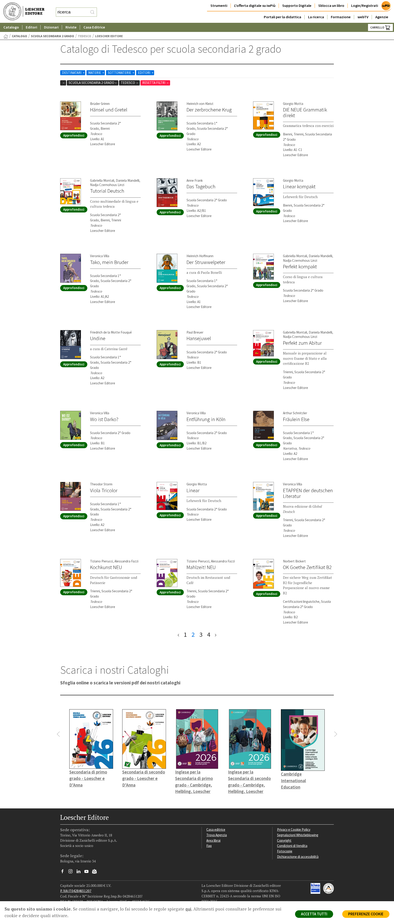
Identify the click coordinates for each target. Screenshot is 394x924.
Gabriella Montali (102, 180)
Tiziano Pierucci (101, 561)
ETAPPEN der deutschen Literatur (308, 493)
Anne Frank (195, 180)
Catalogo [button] (11, 27)
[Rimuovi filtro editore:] (63, 82)
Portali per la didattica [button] (282, 17)
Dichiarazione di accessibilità (298, 856)
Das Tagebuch (201, 186)
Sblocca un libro (331, 5)
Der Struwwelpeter (206, 262)
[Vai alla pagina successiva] (215, 634)
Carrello (377, 27)
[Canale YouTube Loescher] (88, 872)
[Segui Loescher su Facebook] (64, 872)
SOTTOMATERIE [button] (120, 72)
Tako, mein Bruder (109, 262)
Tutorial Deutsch (107, 191)
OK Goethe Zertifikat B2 (307, 567)
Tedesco (128, 82)
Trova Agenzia (216, 835)
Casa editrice (215, 829)
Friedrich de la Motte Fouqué (111, 332)
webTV (363, 17)
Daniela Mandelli (127, 180)
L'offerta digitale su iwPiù (254, 5)
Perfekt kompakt (300, 266)
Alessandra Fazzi (126, 561)
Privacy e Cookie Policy (293, 829)
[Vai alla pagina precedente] (178, 634)
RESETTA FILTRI (154, 82)
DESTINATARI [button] (72, 72)
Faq (209, 846)
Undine (97, 338)
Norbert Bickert (294, 561)
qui (188, 909)
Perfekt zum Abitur (302, 343)
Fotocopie (284, 851)
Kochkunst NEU (106, 567)
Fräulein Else (296, 419)
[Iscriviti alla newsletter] (96, 872)
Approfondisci (73, 135)
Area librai (213, 840)
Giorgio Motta (293, 103)
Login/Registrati (364, 5)
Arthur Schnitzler (295, 413)
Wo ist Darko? (104, 419)
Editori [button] (31, 27)
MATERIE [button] (95, 72)
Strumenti (218, 5)
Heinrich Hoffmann (200, 256)
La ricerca (316, 17)
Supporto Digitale (296, 5)
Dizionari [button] (51, 27)
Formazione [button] (341, 17)
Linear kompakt (299, 186)
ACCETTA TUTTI (314, 913)
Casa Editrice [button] (94, 27)
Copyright (284, 840)
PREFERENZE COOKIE (366, 913)
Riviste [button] (71, 27)
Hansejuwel (199, 338)
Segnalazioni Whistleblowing (297, 835)
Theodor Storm (101, 484)
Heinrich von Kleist (200, 103)
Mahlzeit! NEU (201, 567)
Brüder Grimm (100, 103)
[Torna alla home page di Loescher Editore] (24, 11)
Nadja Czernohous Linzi (107, 185)
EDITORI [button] (144, 72)
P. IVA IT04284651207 (75, 891)
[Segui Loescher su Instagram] (72, 872)
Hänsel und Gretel (108, 109)
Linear (193, 490)
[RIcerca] (92, 12)
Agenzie (381, 17)
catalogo (19, 36)
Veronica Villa (99, 256)
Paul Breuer (195, 332)
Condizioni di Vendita (292, 846)
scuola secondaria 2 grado (52, 36)
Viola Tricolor (103, 490)
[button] (58, 734)
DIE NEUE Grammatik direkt (305, 112)
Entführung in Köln (206, 419)
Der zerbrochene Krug (209, 109)
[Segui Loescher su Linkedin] (80, 872)
